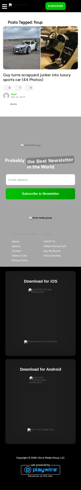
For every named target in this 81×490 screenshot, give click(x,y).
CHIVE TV (49, 241)
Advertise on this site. (40, 476)
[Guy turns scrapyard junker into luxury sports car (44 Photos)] (40, 47)
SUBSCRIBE (55, 6)
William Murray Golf (55, 246)
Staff (14, 94)
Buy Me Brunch (52, 250)
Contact (16, 250)
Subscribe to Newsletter (40, 193)
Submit (16, 246)
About (15, 241)
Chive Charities (52, 255)
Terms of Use (19, 255)
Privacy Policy (20, 260)
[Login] (72, 6)
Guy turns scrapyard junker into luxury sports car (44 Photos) (37, 77)
